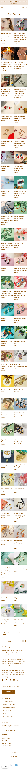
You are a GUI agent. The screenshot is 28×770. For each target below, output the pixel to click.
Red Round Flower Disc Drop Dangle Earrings (19, 118)
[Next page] (23, 633)
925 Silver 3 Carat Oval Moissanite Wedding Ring (6, 91)
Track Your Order (7, 716)
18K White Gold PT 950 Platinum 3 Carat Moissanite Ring (20, 64)
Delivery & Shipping (8, 704)
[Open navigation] (2, 7)
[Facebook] (2, 680)
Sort (9, 641)
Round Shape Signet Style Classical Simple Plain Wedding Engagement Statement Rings (7, 570)
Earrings (3, 268)
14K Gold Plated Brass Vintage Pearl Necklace (20, 415)
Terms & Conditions (8, 707)
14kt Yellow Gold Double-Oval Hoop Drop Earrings (19, 143)
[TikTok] (17, 680)
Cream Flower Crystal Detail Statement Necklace (7, 440)
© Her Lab (14, 756)
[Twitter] (6, 680)
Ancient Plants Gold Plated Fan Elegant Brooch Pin (7, 366)
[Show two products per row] (25, 641)
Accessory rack (5, 465)
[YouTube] (14, 680)
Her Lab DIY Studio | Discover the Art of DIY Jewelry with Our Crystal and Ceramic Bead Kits (20, 37)
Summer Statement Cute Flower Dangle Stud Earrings (7, 245)
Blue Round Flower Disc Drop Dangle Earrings (20, 193)
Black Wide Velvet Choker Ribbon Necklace (6, 490)
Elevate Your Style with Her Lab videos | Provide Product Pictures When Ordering (7, 37)
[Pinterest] (10, 680)
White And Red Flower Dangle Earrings (18, 168)
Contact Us (5, 713)
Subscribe (8, 691)
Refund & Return (7, 702)
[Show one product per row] (23, 641)
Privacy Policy (6, 710)
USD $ (13, 752)
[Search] (23, 7)
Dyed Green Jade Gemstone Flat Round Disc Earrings (7, 293)
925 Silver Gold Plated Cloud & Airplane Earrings (19, 621)
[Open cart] (26, 7)
